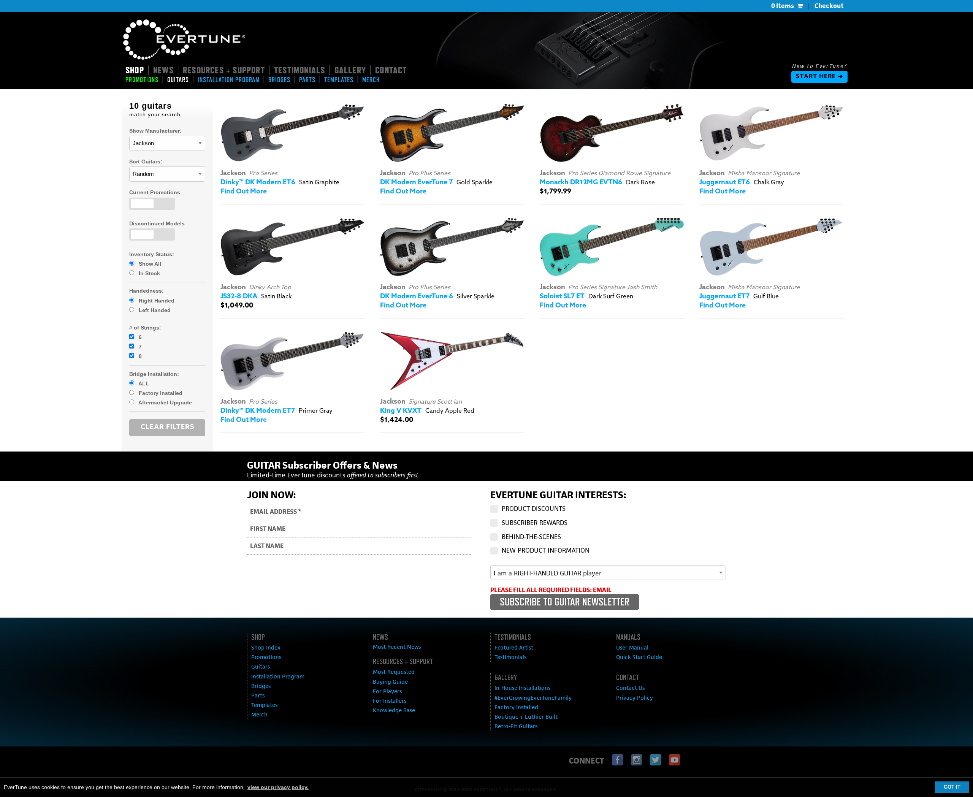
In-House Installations (522, 687)
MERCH (371, 80)
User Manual (632, 647)
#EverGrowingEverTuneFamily (533, 697)
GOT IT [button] (952, 787)
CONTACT (391, 70)
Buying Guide (390, 681)
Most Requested (394, 671)
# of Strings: (145, 328)
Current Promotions (154, 192)
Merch (259, 714)
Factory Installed (159, 393)
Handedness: (146, 291)
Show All (149, 264)
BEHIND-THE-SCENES (531, 536)
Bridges (261, 685)
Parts (258, 695)
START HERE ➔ (819, 77)
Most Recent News (397, 646)
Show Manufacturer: (155, 131)
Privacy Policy (634, 697)
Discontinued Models (157, 223)
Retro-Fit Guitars (515, 726)
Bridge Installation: (154, 374)
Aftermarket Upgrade (164, 402)
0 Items (782, 6)
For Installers (389, 700)
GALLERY (350, 70)
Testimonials (510, 657)
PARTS (307, 80)
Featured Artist (513, 647)
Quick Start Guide (639, 657)
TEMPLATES (338, 80)
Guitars (260, 666)
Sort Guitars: (145, 161)
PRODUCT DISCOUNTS (534, 508)
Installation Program (277, 676)
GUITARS (178, 80)
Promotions (266, 657)
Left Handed (154, 310)
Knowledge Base (394, 710)
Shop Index (265, 647)
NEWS (163, 70)
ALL (143, 383)
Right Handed (155, 301)
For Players (387, 691)
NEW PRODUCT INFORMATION (546, 550)
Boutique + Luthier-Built (526, 716)
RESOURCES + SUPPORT (224, 70)
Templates (264, 704)
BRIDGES (279, 80)
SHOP (134, 70)
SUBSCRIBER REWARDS (534, 522)
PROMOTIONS (141, 80)
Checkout (829, 6)
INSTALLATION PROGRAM (229, 80)
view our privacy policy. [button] (278, 787)
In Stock (148, 273)
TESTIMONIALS (299, 70)
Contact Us (630, 687)
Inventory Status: (151, 254)
